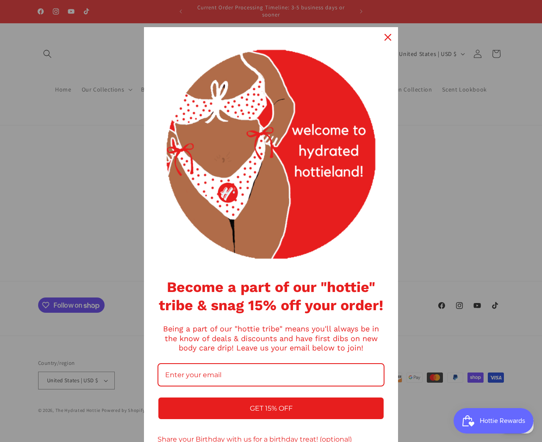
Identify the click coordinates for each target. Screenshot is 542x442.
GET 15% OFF (271, 408)
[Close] (388, 37)
